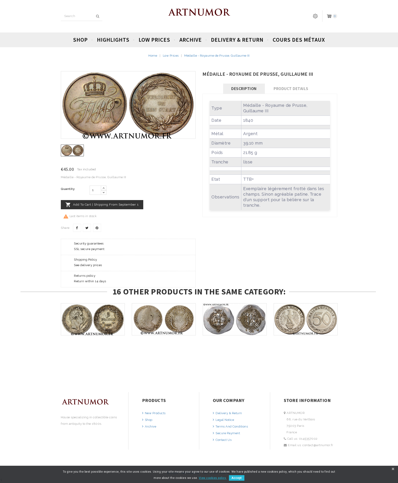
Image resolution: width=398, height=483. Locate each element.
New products (155, 413)
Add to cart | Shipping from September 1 (102, 204)
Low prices (154, 39)
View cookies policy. (213, 478)
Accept (236, 478)
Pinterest (97, 228)
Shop (80, 39)
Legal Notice (224, 420)
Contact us (223, 440)
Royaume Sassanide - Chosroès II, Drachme (235, 333)
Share (77, 228)
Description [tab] (244, 88)
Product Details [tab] (291, 88)
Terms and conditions (231, 426)
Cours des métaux (299, 39)
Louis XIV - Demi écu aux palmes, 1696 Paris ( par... (163, 333)
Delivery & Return (237, 39)
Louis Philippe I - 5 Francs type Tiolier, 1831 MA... (93, 333)
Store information (307, 400)
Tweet (87, 228)
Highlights (113, 39)
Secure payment (227, 433)
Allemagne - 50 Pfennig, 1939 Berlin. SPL (306, 333)
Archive (190, 39)
